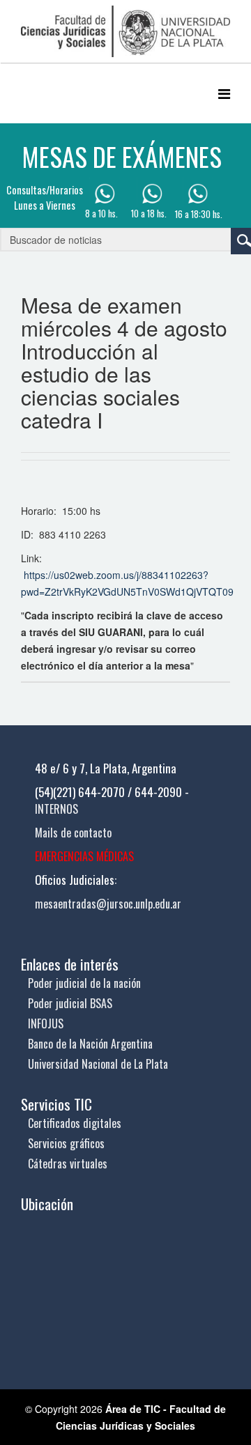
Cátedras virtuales (67, 1163)
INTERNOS (56, 809)
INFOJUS (45, 1023)
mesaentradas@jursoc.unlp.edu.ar (108, 903)
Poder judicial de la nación (84, 983)
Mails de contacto (73, 832)
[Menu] (224, 93)
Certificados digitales (74, 1123)
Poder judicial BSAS (70, 1003)
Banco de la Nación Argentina (90, 1043)
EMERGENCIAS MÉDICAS (84, 856)
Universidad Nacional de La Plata (98, 1064)
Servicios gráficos (66, 1143)
